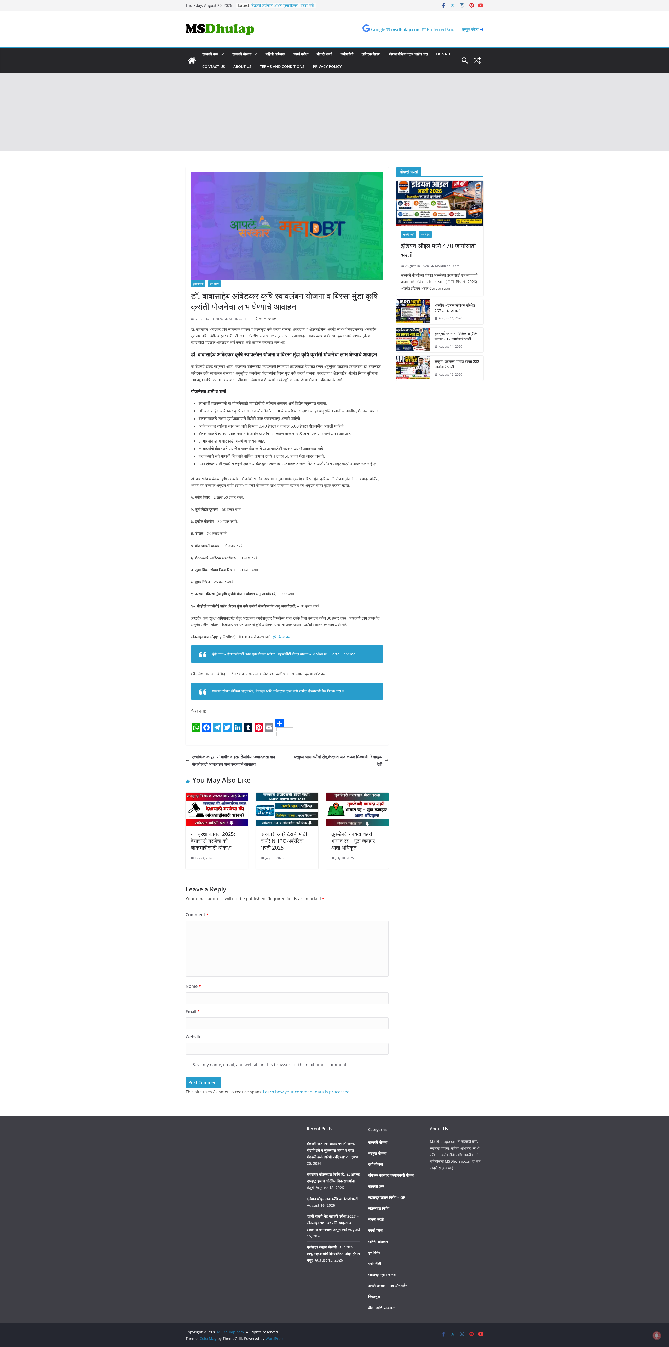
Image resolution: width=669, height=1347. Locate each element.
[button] (221, 54)
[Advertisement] (334, 112)
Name (193, 986)
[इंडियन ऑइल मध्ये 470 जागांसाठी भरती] (439, 203)
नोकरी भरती (324, 53)
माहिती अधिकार (275, 53)
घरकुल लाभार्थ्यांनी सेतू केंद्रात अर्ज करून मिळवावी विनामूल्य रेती (338, 760)
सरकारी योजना (241, 53)
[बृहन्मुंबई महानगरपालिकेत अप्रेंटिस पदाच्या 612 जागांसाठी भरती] (413, 340)
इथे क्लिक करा (281, 636)
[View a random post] (477, 60)
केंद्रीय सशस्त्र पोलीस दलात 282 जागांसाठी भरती (457, 364)
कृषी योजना (198, 284)
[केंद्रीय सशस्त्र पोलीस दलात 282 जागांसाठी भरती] (413, 368)
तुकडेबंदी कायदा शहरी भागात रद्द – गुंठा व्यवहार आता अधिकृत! (353, 840)
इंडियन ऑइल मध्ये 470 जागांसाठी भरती (438, 250)
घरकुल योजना (377, 1153)
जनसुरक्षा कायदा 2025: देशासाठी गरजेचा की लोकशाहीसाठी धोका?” (213, 840)
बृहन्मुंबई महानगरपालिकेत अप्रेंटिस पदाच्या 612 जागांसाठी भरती (456, 336)
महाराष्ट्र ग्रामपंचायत (382, 1274)
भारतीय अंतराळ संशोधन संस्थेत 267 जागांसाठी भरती (455, 308)
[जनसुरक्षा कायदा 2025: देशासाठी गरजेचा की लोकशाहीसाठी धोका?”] (217, 796)
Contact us (213, 66)
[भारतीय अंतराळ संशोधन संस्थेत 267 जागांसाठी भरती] (413, 311)
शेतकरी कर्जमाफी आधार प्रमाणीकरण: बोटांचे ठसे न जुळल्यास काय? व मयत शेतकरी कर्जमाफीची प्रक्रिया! (331, 1150)
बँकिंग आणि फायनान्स (381, 1307)
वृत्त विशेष (214, 284)
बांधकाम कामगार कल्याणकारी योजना (391, 1175)
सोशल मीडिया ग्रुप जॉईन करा (408, 53)
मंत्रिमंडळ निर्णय (378, 1208)
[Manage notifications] (657, 1335)
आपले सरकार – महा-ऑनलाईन (387, 1285)
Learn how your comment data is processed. (307, 1092)
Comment (197, 915)
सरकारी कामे (210, 53)
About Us (242, 66)
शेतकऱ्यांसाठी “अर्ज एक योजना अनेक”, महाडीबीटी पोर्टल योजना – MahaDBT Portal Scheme (291, 653)
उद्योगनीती (347, 53)
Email (193, 1011)
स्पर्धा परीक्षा (300, 53)
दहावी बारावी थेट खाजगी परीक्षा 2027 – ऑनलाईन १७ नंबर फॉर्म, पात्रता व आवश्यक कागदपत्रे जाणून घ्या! (333, 1223)
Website (193, 1037)
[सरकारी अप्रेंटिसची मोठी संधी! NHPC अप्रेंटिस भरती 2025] (287, 796)
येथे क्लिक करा (331, 691)
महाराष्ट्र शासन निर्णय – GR (386, 1197)
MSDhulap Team (241, 319)
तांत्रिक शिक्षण (371, 53)
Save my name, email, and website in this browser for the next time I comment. (270, 1065)
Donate (443, 53)
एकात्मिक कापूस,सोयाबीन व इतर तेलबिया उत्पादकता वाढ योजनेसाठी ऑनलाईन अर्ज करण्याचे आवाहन (233, 760)
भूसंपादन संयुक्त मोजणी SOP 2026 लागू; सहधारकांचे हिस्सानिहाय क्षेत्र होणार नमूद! (278, 6)
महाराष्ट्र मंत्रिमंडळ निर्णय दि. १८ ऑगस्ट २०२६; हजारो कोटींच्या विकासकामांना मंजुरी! (333, 1181)
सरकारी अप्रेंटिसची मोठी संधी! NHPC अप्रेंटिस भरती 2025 (284, 840)
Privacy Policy (327, 66)
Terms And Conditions (282, 66)
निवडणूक (374, 1296)
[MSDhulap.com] (192, 60)
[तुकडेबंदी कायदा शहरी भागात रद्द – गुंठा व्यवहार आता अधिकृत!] (357, 796)
